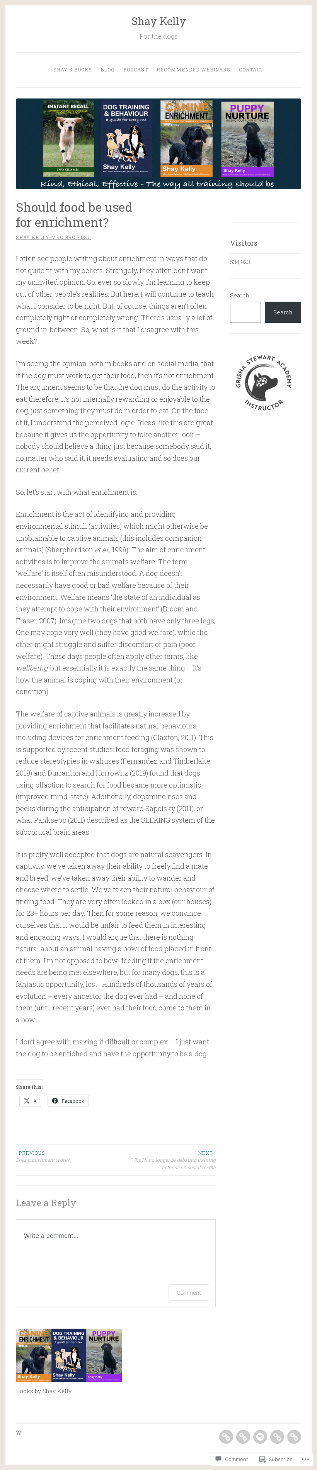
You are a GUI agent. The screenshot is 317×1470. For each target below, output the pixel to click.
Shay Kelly (158, 21)
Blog (108, 69)
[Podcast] (260, 1437)
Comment (189, 1292)
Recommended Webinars (193, 69)
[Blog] (243, 1437)
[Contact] (294, 1437)
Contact (251, 69)
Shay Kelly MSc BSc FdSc (53, 237)
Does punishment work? (42, 1156)
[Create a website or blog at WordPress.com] (18, 1433)
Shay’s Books (72, 69)
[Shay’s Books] (226, 1437)
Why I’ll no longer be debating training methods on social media (173, 1160)
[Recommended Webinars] (277, 1437)
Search (239, 295)
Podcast (135, 69)
